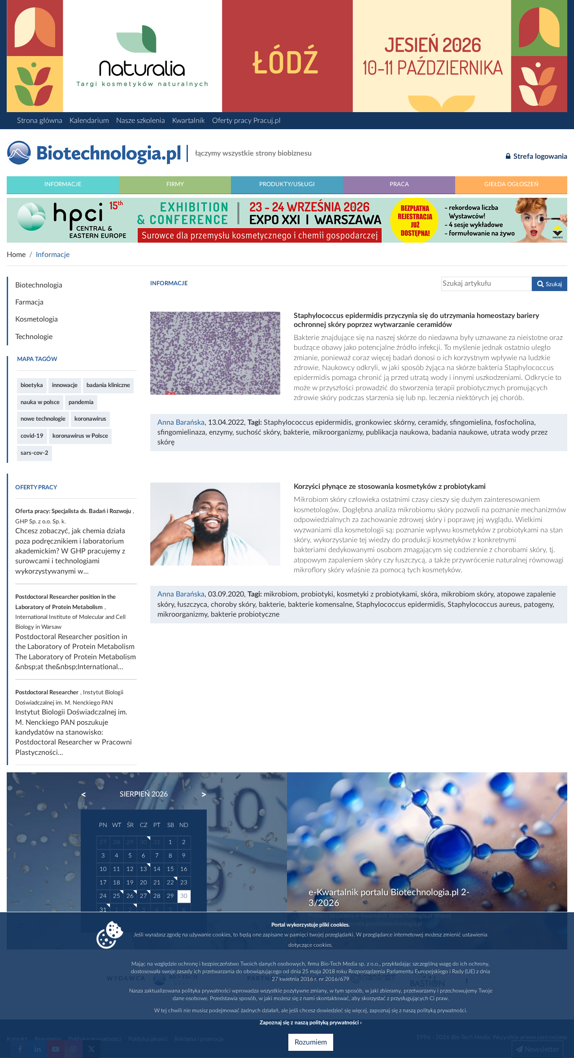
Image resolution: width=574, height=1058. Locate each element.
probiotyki (317, 594)
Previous (88, 795)
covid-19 (32, 436)
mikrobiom (280, 594)
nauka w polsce (40, 402)
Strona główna (39, 120)
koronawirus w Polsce (80, 436)
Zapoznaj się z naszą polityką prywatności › (310, 1022)
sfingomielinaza (181, 432)
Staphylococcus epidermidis (308, 422)
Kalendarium (89, 120)
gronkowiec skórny (384, 422)
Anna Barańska (180, 422)
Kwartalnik (188, 120)
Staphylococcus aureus (484, 604)
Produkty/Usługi (287, 184)
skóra (429, 594)
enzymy (220, 432)
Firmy (175, 184)
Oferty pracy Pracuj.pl (246, 120)
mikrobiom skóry (467, 594)
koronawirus (90, 419)
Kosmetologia (36, 319)
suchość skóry (258, 432)
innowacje (65, 385)
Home (16, 254)
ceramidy (432, 422)
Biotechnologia (38, 285)
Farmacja (29, 302)
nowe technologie (43, 419)
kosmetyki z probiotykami (377, 594)
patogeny (538, 604)
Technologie (33, 336)
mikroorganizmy (337, 432)
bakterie (296, 432)
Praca (399, 184)
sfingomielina (470, 422)
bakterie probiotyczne (245, 614)
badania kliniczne (108, 385)
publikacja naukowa (397, 432)
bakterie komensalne (320, 604)
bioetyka (32, 385)
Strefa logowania (539, 156)
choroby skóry (233, 604)
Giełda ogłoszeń (511, 184)
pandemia (81, 402)
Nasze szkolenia (140, 120)
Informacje (63, 184)
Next (199, 795)
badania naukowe (459, 432)
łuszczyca (192, 604)
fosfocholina (514, 422)
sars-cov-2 (34, 453)
